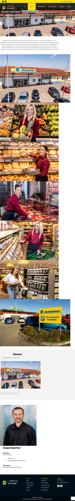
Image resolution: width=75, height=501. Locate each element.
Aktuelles (28, 487)
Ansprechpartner (29, 485)
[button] (33, 6)
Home (27, 480)
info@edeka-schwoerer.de (67, 1)
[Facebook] (3, 1)
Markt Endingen (44, 482)
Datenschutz (40, 497)
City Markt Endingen (45, 485)
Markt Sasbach (44, 490)
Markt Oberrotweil (45, 487)
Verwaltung (43, 480)
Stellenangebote (29, 482)
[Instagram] (6, 1)
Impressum (34, 497)
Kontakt (28, 490)
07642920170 (61, 480)
